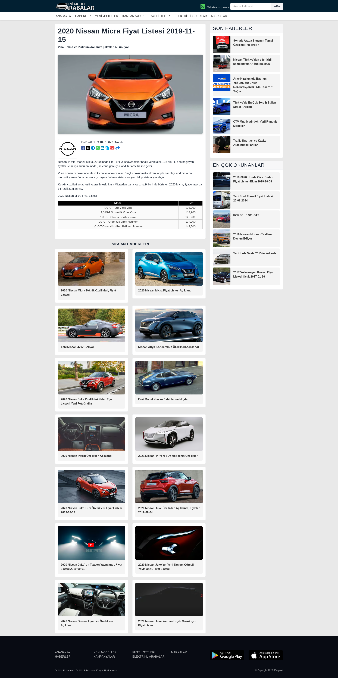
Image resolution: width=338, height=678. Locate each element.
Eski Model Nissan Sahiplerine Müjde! (163, 399)
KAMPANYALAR (133, 16)
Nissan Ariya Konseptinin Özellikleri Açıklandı (168, 347)
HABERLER (83, 16)
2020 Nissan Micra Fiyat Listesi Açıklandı (165, 290)
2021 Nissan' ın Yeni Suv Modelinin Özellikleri (168, 455)
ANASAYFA (63, 16)
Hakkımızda (110, 670)
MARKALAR (219, 16)
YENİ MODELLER (106, 16)
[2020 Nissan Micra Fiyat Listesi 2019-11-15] (83, 148)
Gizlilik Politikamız (85, 670)
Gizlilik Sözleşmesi (64, 670)
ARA (277, 6)
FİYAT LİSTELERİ (159, 16)
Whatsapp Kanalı (218, 7)
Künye (99, 670)
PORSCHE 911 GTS (246, 215)
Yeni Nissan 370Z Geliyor (77, 347)
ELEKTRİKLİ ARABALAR (191, 16)
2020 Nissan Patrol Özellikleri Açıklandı (86, 455)
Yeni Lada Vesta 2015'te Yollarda (254, 253)
